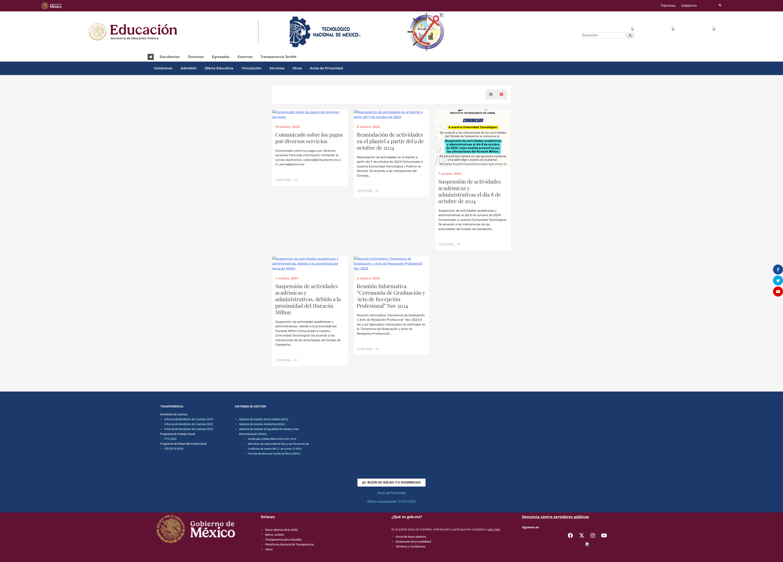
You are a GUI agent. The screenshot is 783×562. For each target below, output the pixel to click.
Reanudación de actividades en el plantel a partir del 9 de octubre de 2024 (390, 141)
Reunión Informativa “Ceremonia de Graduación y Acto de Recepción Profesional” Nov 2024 (391, 295)
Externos (245, 57)
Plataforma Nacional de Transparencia (289, 544)
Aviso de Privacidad (326, 68)
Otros (297, 68)
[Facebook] (570, 535)
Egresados (220, 57)
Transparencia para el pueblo (283, 539)
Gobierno (689, 5)
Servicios (277, 68)
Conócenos (163, 68)
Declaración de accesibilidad (413, 541)
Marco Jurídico (274, 534)
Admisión (188, 68)
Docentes (196, 57)
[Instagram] (593, 535)
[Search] (630, 35)
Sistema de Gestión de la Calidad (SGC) (263, 419)
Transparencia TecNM (278, 57)
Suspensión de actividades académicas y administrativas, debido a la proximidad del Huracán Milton (308, 299)
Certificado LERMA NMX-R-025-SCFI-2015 (272, 438)
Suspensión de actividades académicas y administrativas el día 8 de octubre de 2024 (469, 191)
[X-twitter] (581, 535)
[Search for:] (604, 35)
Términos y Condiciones (410, 546)
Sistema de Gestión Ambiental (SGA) (262, 424)
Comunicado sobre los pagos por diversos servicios (309, 138)
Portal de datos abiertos (411, 536)
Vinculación (251, 68)
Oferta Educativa (219, 68)
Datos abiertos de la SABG (281, 529)
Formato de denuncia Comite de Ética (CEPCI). (274, 453)
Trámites (668, 5)
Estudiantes (170, 57)
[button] (171, 57)
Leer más (283, 180)
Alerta (269, 549)
